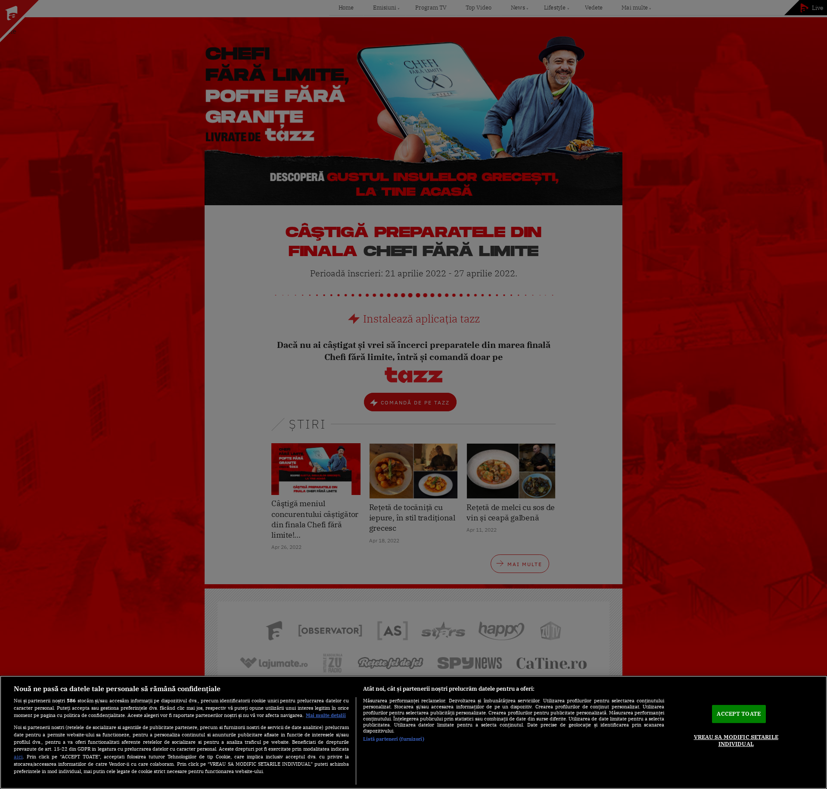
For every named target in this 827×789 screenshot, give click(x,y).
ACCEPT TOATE (739, 713)
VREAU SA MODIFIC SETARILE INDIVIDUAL (736, 740)
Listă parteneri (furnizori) (393, 739)
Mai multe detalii (326, 715)
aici (18, 756)
